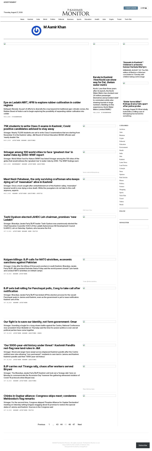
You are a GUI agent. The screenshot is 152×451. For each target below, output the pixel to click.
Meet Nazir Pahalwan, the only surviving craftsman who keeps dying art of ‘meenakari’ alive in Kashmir (41, 180)
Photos (121, 180)
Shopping (122, 189)
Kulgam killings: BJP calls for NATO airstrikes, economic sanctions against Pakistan (38, 261)
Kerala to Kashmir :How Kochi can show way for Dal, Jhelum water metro (104, 81)
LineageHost (83, 447)
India (121, 153)
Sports (121, 192)
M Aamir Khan (17, 116)
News (29, 231)
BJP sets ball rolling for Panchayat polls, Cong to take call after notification (42, 290)
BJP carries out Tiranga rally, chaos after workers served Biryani (38, 368)
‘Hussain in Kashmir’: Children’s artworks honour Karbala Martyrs (134, 64)
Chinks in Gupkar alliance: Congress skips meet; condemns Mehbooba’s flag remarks (40, 397)
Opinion (122, 174)
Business (122, 135)
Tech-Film (122, 195)
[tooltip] (45, 31)
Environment (16, 164)
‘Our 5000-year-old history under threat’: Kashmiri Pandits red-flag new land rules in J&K (39, 347)
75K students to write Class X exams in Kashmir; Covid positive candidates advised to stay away (37, 127)
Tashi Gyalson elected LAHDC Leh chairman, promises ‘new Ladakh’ (40, 218)
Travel (121, 198)
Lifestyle (39, 193)
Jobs (120, 156)
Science (121, 186)
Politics (35, 231)
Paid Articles (123, 177)
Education (122, 144)
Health (121, 150)
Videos (39, 333)
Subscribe (143, 445)
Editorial (122, 141)
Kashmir (23, 140)
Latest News (16, 140)
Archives (122, 129)
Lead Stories (31, 140)
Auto (121, 132)
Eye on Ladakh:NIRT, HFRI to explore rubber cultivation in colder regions (42, 104)
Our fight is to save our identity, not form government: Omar (40, 321)
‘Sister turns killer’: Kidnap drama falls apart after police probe (135, 103)
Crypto (121, 138)
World (121, 204)
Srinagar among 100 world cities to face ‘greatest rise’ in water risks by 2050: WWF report (38, 153)
